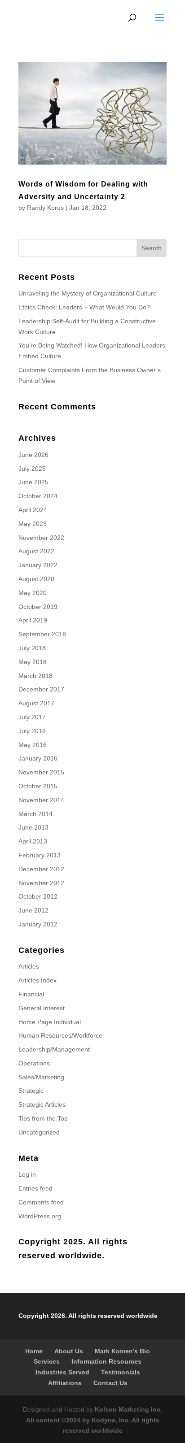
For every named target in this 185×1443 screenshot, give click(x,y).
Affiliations (65, 1382)
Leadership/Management (54, 1049)
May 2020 (32, 592)
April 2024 (32, 509)
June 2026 (33, 454)
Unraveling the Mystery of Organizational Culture (87, 293)
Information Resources (106, 1361)
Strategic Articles (42, 1104)
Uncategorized (39, 1132)
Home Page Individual (49, 1022)
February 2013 (39, 855)
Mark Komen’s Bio (122, 1351)
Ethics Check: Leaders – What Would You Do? (84, 307)
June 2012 (33, 910)
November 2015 (41, 772)
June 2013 (33, 827)
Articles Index (37, 980)
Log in (27, 1174)
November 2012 (41, 883)
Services (47, 1361)
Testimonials (120, 1372)
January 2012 (37, 924)
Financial (31, 994)
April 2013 (32, 841)
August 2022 (36, 551)
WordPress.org (39, 1216)
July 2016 (32, 731)
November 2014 (41, 800)
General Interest (41, 1008)
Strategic (31, 1090)
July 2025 (32, 468)
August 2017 (36, 703)
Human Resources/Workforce (60, 1035)
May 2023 (32, 523)
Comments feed (41, 1202)
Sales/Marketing (41, 1077)
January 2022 (37, 565)
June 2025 (33, 482)
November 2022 (41, 537)
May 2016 (32, 744)
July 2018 (32, 648)
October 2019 (37, 606)
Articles (28, 966)
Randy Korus (45, 207)
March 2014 (35, 813)
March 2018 (35, 675)
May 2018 (32, 661)
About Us (68, 1351)
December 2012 (41, 869)
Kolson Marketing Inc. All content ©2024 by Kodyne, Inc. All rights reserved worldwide (94, 1420)
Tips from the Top (43, 1118)
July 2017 (32, 717)
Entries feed (35, 1188)
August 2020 (36, 578)
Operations (34, 1063)
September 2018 (42, 634)
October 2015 (37, 786)
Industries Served (62, 1372)
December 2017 (41, 689)
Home (34, 1351)
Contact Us (110, 1382)
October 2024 (37, 496)
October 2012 (37, 896)
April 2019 (32, 620)
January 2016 (37, 758)
